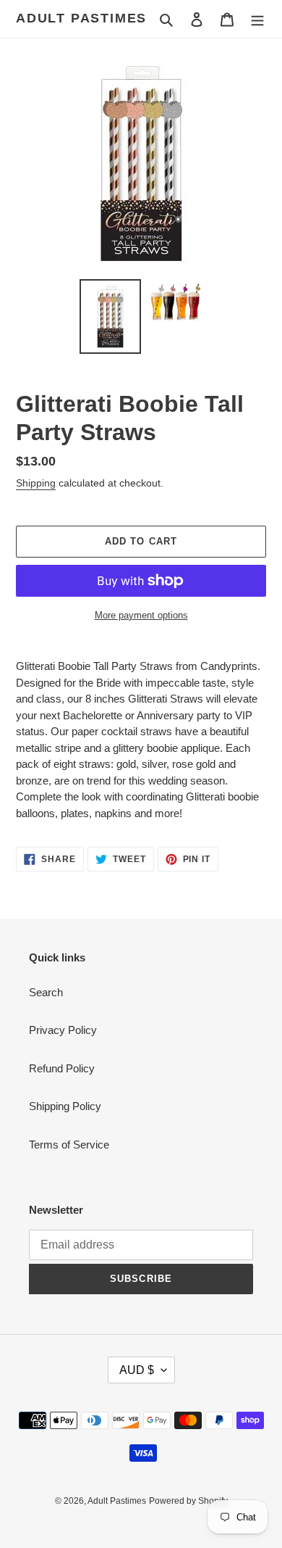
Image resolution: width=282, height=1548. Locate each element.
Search (46, 992)
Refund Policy (62, 1068)
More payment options (141, 615)
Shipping (36, 483)
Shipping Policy (65, 1106)
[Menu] (257, 19)
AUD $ (136, 1370)
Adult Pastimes (81, 18)
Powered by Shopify (188, 1501)
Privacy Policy (63, 1030)
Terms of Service (69, 1144)
